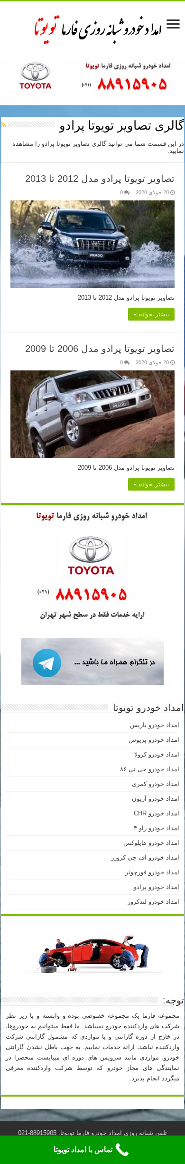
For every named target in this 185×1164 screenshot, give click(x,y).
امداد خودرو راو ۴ (156, 828)
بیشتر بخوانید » (151, 314)
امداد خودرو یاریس (154, 725)
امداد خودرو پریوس (154, 739)
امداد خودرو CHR (156, 813)
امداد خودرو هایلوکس (151, 842)
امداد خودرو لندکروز (153, 901)
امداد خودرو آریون (155, 798)
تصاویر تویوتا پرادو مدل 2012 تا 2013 (100, 178)
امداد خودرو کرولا (156, 754)
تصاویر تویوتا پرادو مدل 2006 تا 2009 (100, 348)
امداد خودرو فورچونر (152, 872)
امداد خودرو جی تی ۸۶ (149, 769)
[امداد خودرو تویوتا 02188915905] (92, 28)
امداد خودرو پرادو (156, 886)
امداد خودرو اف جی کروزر (145, 857)
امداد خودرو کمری (155, 783)
